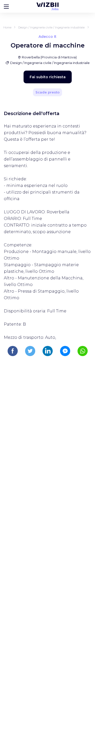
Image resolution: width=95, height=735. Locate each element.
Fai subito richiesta (48, 77)
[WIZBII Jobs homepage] (47, 6)
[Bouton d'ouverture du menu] (6, 6)
